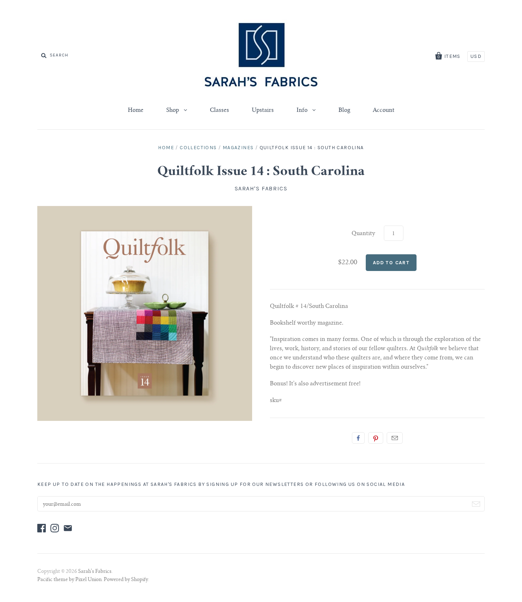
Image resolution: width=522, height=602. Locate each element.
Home (135, 110)
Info (303, 110)
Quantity (363, 234)
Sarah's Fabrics (261, 188)
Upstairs (263, 110)
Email (395, 438)
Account (384, 110)
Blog (344, 110)
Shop (173, 110)
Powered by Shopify (126, 579)
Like (358, 438)
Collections (198, 148)
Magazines (238, 148)
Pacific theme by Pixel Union (69, 579)
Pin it (375, 438)
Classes (219, 110)
